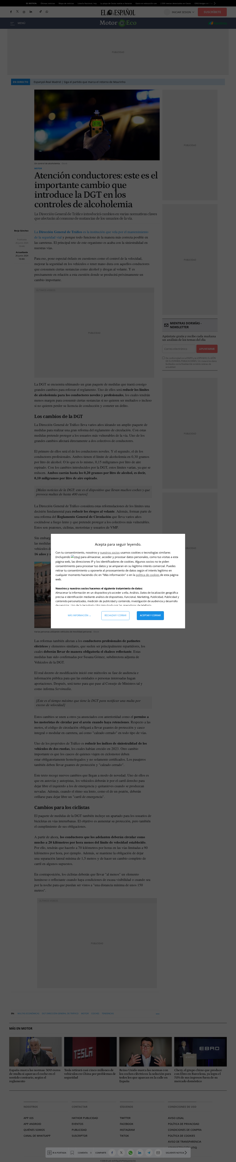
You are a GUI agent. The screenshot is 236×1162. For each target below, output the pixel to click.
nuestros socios (110, 552)
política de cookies (148, 575)
